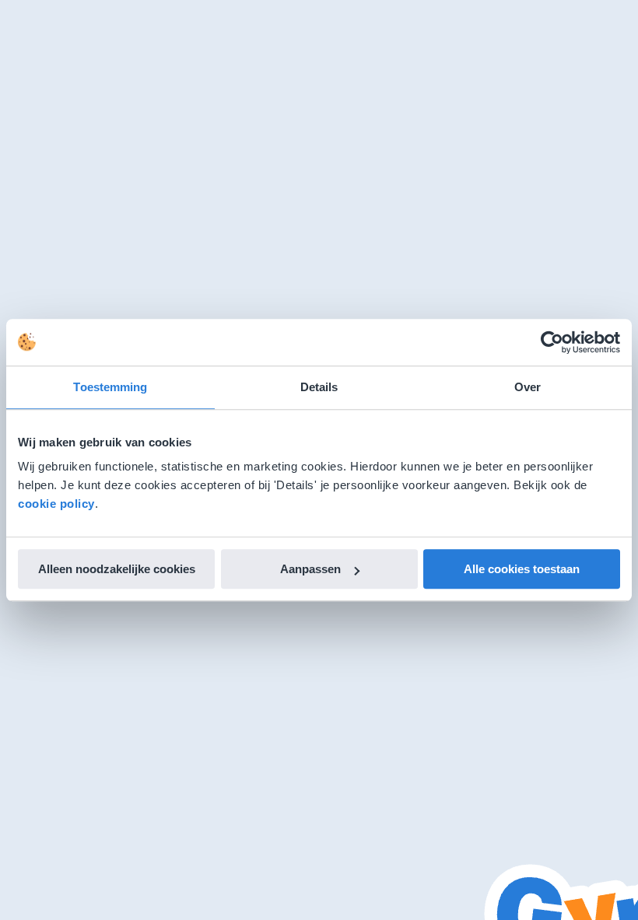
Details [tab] (319, 387)
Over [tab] (527, 387)
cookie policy (56, 503)
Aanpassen (310, 568)
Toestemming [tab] (110, 387)
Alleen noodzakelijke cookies (116, 568)
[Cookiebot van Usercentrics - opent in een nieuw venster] (552, 342)
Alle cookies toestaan (522, 568)
